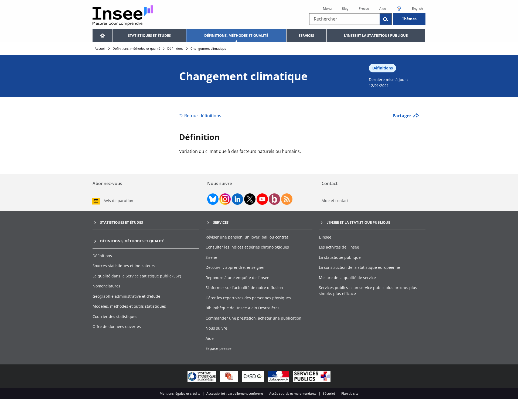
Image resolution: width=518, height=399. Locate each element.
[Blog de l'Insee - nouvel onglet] (274, 199)
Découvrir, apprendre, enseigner (235, 267)
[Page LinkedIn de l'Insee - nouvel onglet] (237, 199)
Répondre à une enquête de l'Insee (237, 277)
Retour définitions (202, 116)
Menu (327, 8)
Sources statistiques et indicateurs (124, 265)
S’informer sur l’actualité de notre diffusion (244, 287)
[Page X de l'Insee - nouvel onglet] (249, 199)
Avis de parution (118, 200)
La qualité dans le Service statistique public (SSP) (137, 276)
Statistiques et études (149, 35)
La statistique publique (340, 257)
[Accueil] (103, 35)
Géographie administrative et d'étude (126, 296)
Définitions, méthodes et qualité (236, 35)
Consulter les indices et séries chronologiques (247, 247)
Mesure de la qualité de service (347, 277)
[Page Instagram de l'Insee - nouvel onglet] (225, 199)
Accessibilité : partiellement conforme (234, 393)
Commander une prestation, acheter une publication (253, 318)
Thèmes (409, 18)
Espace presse (218, 348)
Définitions (175, 48)
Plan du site (350, 393)
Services (306, 35)
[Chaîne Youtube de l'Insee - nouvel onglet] (262, 199)
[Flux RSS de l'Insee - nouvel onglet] (286, 199)
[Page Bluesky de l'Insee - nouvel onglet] (213, 199)
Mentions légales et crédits (180, 393)
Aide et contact (335, 200)
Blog (345, 8)
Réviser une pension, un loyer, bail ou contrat (247, 237)
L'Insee (325, 237)
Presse (364, 8)
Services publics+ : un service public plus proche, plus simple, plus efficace (368, 290)
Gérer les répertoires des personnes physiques (248, 297)
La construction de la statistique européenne (359, 267)
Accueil (100, 48)
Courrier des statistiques (115, 316)
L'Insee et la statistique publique (376, 35)
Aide (382, 8)
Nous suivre (216, 328)
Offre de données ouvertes (117, 326)
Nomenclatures (106, 286)
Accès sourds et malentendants (292, 393)
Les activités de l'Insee (339, 247)
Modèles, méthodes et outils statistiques (129, 306)
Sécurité (329, 393)
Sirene (211, 257)
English (417, 8)
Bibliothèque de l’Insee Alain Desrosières (243, 307)
